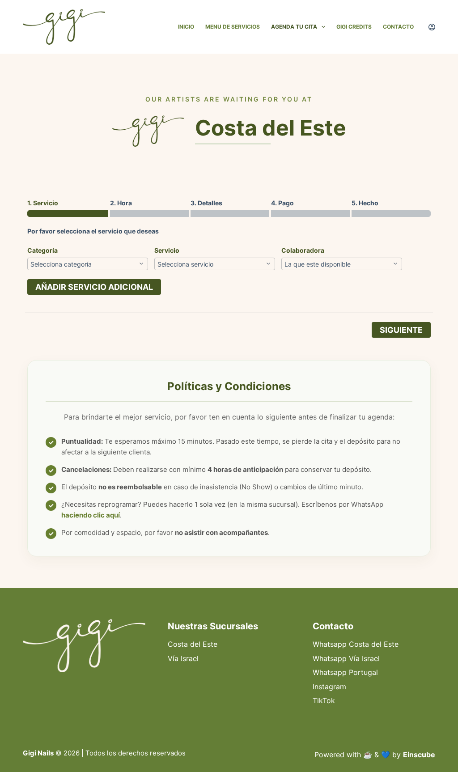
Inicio (186, 26)
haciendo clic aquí (90, 515)
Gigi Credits (354, 26)
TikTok (324, 700)
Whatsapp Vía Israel (346, 658)
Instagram (329, 686)
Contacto (398, 26)
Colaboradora (302, 250)
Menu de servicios (232, 26)
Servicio (166, 250)
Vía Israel (183, 658)
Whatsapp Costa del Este (356, 644)
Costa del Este (192, 644)
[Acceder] (431, 27)
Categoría (42, 250)
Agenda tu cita (294, 26)
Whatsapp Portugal (345, 672)
